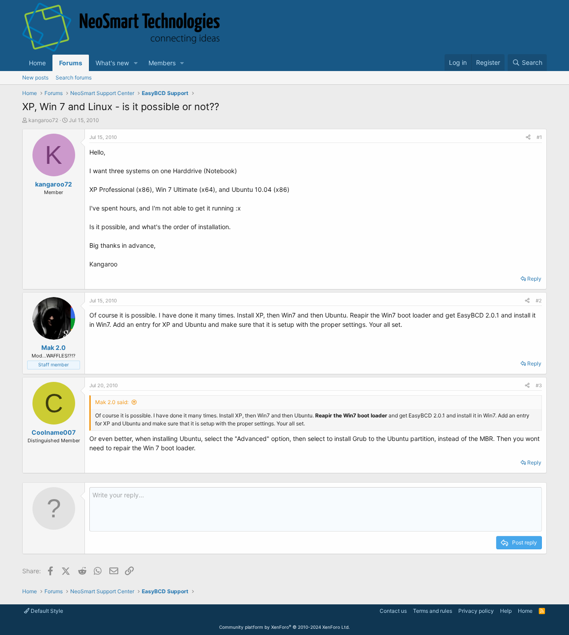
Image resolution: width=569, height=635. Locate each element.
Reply (534, 278)
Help (506, 610)
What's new (112, 63)
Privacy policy (476, 610)
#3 (539, 385)
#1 (539, 137)
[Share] (528, 137)
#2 (539, 301)
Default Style (46, 610)
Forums (70, 63)
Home (37, 63)
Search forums (74, 77)
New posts (35, 77)
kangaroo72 (43, 120)
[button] (136, 63)
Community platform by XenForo (284, 627)
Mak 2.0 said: (111, 402)
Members (162, 63)
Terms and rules (432, 610)
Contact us (393, 610)
